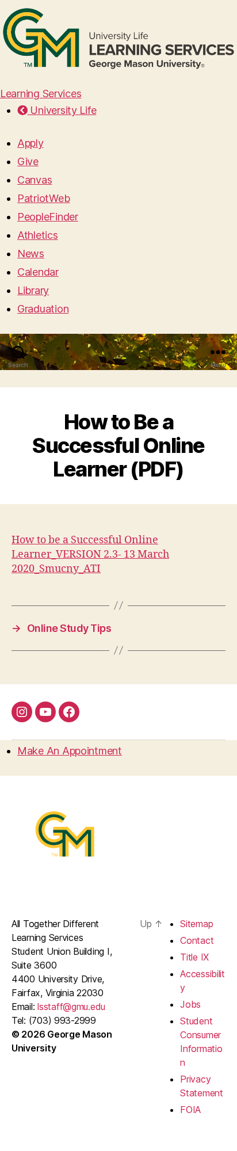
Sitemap (196, 923)
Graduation (42, 309)
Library (33, 290)
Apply (30, 143)
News (30, 253)
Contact (196, 940)
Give (28, 161)
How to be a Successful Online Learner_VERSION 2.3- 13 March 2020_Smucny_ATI (90, 554)
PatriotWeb (43, 198)
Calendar (38, 272)
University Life (62, 110)
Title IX (194, 957)
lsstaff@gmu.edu (71, 1006)
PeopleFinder (47, 217)
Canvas (34, 180)
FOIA (190, 1109)
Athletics (37, 235)
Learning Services (40, 93)
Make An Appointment (69, 751)
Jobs (190, 1004)
